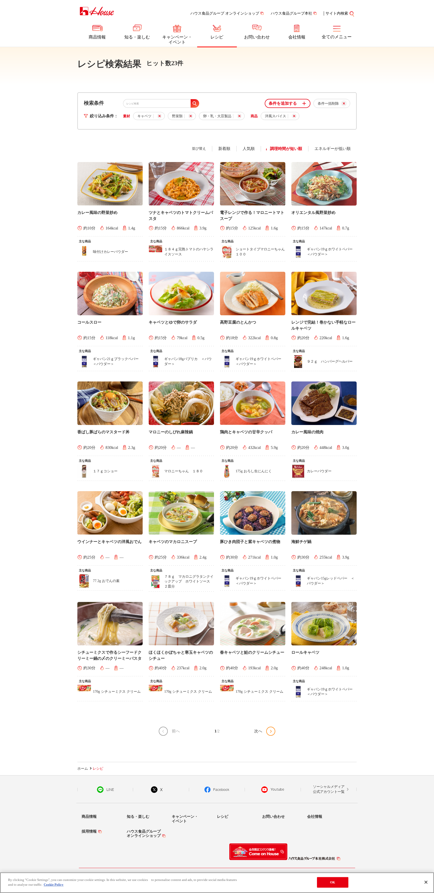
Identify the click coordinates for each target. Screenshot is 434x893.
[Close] (425, 882)
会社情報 (296, 37)
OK (332, 882)
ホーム (82, 768)
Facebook (216, 789)
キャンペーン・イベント (177, 40)
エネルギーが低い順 (332, 148)
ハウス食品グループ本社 (291, 13)
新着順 (224, 148)
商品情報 (97, 37)
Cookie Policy (54, 884)
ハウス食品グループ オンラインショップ (224, 13)
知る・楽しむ (137, 37)
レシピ (216, 37)
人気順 (249, 148)
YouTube (272, 789)
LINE (105, 789)
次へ (258, 731)
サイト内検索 (336, 13)
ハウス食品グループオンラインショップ (144, 833)
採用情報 (89, 831)
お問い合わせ (257, 37)
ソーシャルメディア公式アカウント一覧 (329, 789)
